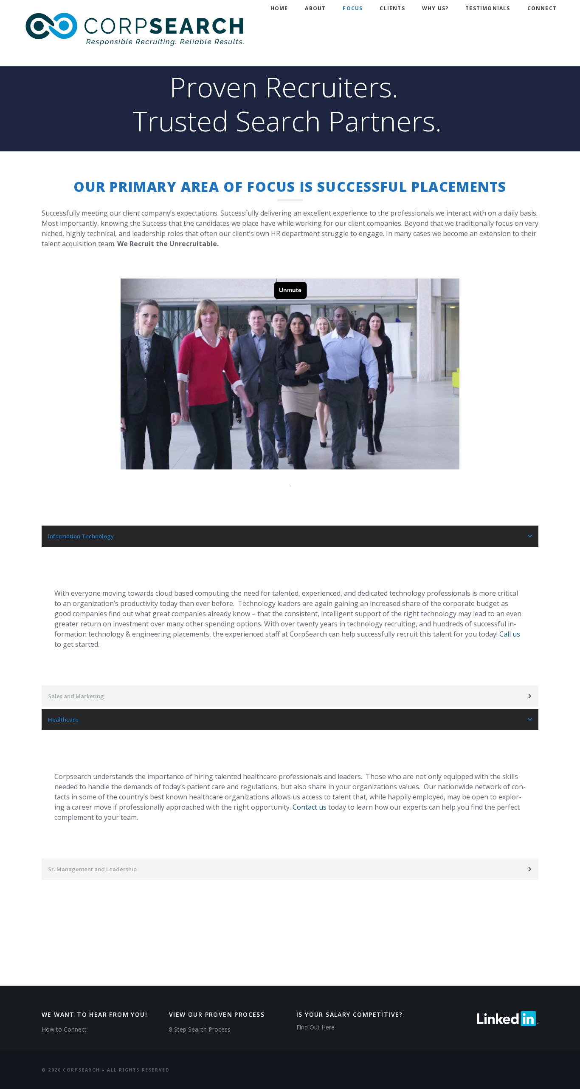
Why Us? (435, 8)
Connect (542, 8)
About (315, 8)
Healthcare (63, 719)
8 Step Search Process (200, 1029)
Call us (509, 634)
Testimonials (487, 8)
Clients (392, 8)
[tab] (290, 536)
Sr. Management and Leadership (92, 869)
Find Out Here (315, 1027)
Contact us (310, 807)
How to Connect (64, 1029)
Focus (353, 8)
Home (279, 8)
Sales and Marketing (76, 696)
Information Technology (81, 536)
